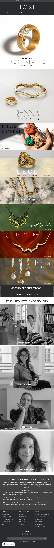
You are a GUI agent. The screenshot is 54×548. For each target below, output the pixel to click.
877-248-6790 (5, 511)
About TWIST (22, 519)
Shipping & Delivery (7, 516)
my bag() (20, 12)
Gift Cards (21, 526)
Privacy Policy (39, 519)
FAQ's (3, 524)
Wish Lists (21, 524)
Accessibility (38, 524)
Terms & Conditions (40, 516)
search (14, 12)
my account (3, 12)
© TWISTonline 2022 (40, 526)
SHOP (50, 13)
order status (8, 12)
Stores (37, 511)
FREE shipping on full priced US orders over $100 (27, 0)
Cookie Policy (38, 521)
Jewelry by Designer (24, 511)
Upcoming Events (23, 516)
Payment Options (6, 521)
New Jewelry (22, 514)
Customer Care (5, 514)
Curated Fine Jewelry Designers (27, 482)
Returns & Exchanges (7, 519)
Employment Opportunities (42, 514)
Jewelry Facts (22, 521)
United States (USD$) (28, 541)
